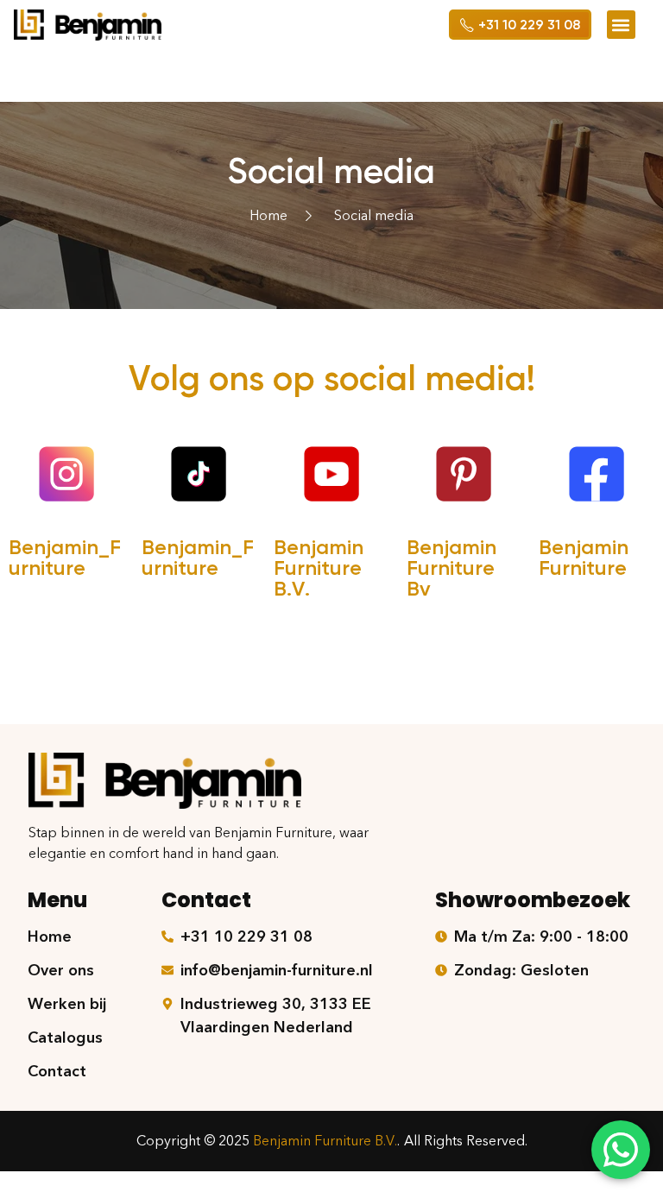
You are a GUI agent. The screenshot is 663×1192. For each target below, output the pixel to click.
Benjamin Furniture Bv (451, 567)
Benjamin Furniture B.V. (318, 567)
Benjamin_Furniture (65, 557)
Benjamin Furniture (583, 557)
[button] (621, 24)
